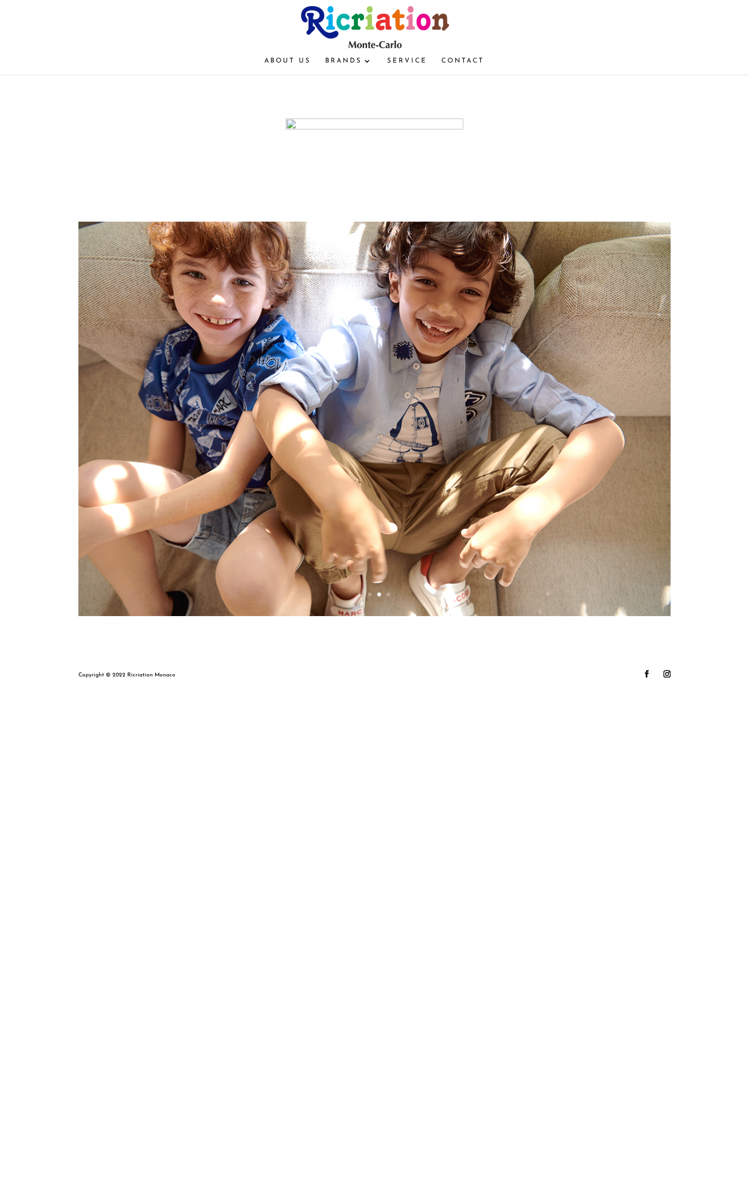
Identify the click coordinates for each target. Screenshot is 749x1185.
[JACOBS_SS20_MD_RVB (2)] (374, 614)
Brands (343, 61)
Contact (462, 61)
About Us (287, 61)
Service (407, 61)
